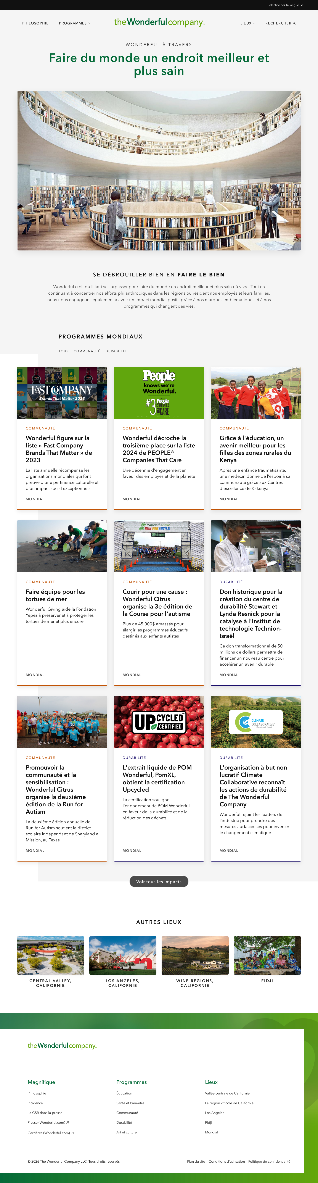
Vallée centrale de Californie (227, 1093)
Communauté (127, 1112)
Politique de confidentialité (269, 1161)
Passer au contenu (27, 15)
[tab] (64, 351)
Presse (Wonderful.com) (46, 1122)
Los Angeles (214, 1112)
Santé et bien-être (130, 1103)
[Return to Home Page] (62, 1046)
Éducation (124, 1093)
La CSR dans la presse (45, 1112)
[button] (285, 5)
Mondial (211, 1132)
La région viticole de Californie (229, 1103)
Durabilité (124, 1122)
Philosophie (35, 23)
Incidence (35, 1103)
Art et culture (126, 1132)
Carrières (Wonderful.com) (49, 1133)
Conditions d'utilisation (227, 1161)
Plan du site (196, 1161)
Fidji (208, 1122)
